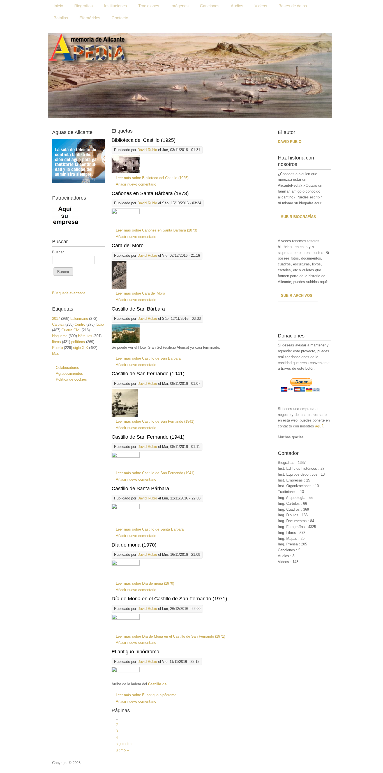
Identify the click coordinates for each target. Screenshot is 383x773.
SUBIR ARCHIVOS (296, 295)
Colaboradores (67, 367)
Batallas (61, 17)
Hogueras (60, 336)
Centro (80, 324)
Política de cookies (71, 379)
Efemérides (89, 17)
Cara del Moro (128, 245)
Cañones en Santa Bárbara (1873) (150, 193)
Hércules (85, 336)
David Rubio (147, 150)
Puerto (57, 348)
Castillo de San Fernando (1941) (148, 373)
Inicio (58, 5)
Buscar (58, 252)
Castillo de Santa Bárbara (140, 488)
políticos (78, 342)
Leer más (152, 178)
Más (55, 353)
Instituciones (115, 5)
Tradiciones (148, 5)
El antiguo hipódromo (135, 651)
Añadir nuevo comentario (136, 184)
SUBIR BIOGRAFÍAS (298, 217)
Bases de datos (292, 5)
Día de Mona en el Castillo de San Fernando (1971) (169, 598)
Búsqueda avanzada (68, 293)
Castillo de (157, 684)
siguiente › (124, 744)
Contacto (120, 17)
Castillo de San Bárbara (138, 309)
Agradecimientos (69, 373)
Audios (237, 5)
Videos (261, 5)
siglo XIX (80, 348)
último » (122, 750)
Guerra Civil (70, 330)
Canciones (210, 5)
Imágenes (179, 5)
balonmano (79, 318)
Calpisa (58, 324)
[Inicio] (190, 75)
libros (56, 342)
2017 (56, 318)
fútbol (100, 324)
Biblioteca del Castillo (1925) (144, 140)
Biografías (83, 5)
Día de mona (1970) (134, 545)
